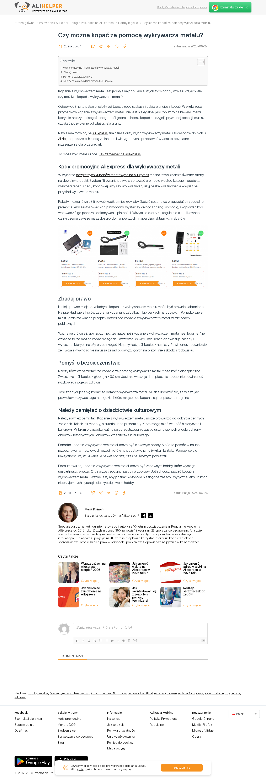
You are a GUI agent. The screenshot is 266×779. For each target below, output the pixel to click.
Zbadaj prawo (70, 72)
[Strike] (95, 640)
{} (129, 640)
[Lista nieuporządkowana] (106, 640)
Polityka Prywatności (164, 718)
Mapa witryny (116, 748)
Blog (61, 742)
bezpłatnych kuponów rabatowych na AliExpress (112, 175)
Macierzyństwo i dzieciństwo (70, 693)
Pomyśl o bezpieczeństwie (77, 76)
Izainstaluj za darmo (234, 7)
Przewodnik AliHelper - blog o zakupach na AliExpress (165, 693)
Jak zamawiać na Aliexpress (120, 154)
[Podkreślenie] (89, 640)
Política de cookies (120, 742)
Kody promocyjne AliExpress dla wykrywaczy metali (91, 67)
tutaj (81, 769)
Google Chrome (203, 718)
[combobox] (244, 714)
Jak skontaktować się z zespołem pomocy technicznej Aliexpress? (144, 595)
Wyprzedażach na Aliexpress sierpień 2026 (93, 566)
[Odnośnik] (124, 640)
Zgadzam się (182, 767)
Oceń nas (21, 730)
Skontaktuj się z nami (29, 718)
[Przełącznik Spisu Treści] (198, 62)
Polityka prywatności (121, 730)
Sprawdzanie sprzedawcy (75, 736)
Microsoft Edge (203, 730)
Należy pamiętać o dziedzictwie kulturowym (88, 81)
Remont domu (214, 693)
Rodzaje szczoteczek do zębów (194, 591)
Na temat (113, 718)
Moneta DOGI (67, 724)
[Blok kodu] (118, 640)
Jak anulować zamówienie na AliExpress (91, 591)
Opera (196, 736)
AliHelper (65, 139)
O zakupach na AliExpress (109, 693)
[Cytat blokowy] (112, 640)
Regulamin (157, 724)
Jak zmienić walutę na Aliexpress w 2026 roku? (141, 568)
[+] (135, 640)
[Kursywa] (83, 640)
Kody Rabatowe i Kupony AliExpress (182, 7)
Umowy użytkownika (121, 736)
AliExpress (100, 133)
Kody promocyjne (69, 718)
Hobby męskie (38, 693)
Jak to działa (115, 724)
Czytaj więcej (90, 580)
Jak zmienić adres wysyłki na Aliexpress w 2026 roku (194, 568)
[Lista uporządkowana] (100, 640)
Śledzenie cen (67, 730)
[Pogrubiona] (77, 640)
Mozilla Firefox (202, 724)
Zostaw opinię (24, 724)
